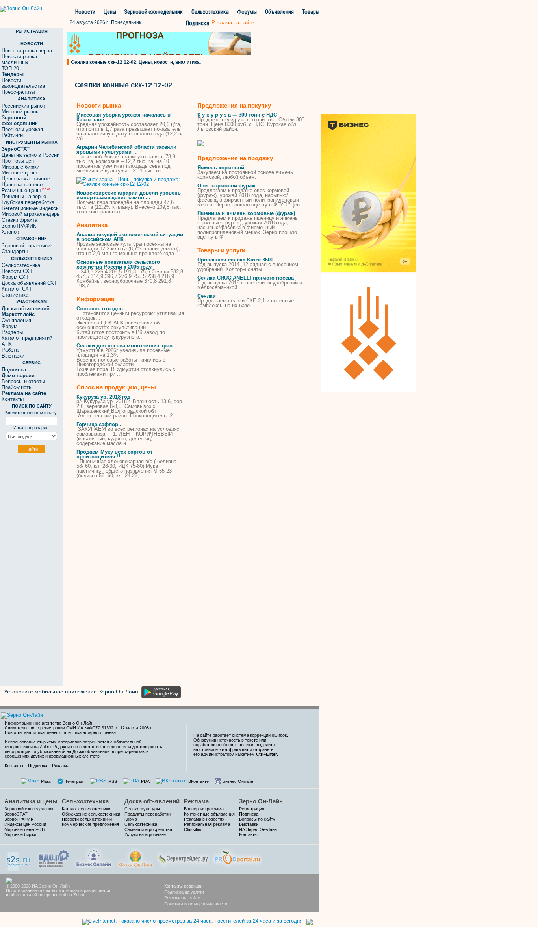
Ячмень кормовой (220, 168)
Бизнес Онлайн (238, 781)
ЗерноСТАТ (16, 814)
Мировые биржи (20, 167)
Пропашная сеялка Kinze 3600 (235, 260)
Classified (193, 829)
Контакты (13, 399)
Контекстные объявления (209, 814)
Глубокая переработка (28, 202)
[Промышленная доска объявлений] (54, 858)
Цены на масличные (26, 179)
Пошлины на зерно (24, 196)
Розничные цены (26, 190)
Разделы (12, 332)
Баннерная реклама (204, 808)
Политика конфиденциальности (195, 903)
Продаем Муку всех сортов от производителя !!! (114, 454)
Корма (130, 819)
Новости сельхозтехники (87, 819)
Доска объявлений (152, 801)
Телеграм (74, 781)
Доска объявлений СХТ (29, 283)
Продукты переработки (147, 814)
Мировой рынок (20, 112)
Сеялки (206, 296)
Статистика (15, 295)
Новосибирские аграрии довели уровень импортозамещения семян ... (128, 195)
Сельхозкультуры (142, 808)
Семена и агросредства (148, 829)
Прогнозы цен (18, 161)
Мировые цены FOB (24, 829)
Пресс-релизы (18, 92)
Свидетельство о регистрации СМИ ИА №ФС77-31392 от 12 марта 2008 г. (78, 727)
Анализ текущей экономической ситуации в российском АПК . (129, 237)
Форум (9, 326)
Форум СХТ (15, 277)
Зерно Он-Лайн (261, 801)
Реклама (60, 765)
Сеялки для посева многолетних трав (124, 346)
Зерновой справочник (27, 245)
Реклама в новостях (204, 819)
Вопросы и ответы (23, 381)
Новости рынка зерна (27, 51)
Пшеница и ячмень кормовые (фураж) (246, 213)
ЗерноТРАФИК (19, 226)
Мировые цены (19, 173)
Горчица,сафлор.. (98, 424)
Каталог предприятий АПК (27, 341)
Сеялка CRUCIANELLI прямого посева (245, 278)
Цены (110, 12)
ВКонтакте (198, 781)
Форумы (247, 12)
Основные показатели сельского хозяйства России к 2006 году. (118, 264)
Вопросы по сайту (257, 819)
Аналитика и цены (31, 801)
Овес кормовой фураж (226, 186)
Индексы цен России (25, 824)
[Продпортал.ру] (237, 857)
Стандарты (15, 251)
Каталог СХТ (17, 289)
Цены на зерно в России (30, 155)
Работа (10, 350)
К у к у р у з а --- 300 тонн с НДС (237, 115)
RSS (112, 781)
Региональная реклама (207, 824)
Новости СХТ (17, 271)
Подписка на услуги (184, 892)
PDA (145, 781)
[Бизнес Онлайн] (93, 857)
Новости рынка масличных (19, 59)
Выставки (13, 356)
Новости (85, 12)
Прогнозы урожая (22, 129)
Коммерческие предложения (90, 824)
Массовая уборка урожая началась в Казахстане (123, 117)
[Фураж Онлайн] (135, 857)
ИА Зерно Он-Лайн (258, 829)
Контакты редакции (183, 886)
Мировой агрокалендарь (30, 214)
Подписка (197, 23)
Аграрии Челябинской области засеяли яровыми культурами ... (126, 149)
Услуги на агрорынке (145, 834)
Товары (310, 12)
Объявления (279, 12)
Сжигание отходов (99, 308)
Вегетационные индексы (30, 208)
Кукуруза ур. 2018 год (103, 397)
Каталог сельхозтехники (86, 808)
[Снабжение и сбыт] (19, 858)
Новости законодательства (23, 83)
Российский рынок (23, 106)
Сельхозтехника (210, 12)
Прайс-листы (17, 387)
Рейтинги (12, 135)
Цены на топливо (22, 184)
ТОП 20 (10, 68)
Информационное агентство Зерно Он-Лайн (49, 723)
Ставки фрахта (19, 220)
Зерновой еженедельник (153, 12)
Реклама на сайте (182, 897)
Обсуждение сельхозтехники (91, 814)
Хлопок (10, 232)
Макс (46, 781)
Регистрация (251, 808)
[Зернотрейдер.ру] (183, 857)
